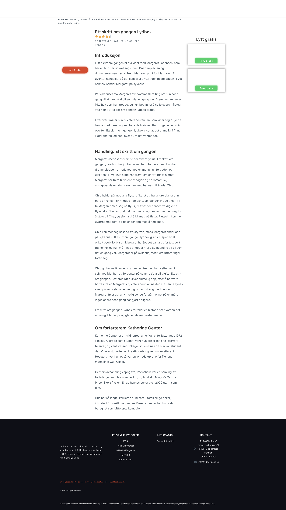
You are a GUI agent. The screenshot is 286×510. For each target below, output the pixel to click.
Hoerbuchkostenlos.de (115, 482)
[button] (75, 70)
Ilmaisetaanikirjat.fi (82, 482)
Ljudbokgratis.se (98, 482)
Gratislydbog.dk (66, 482)
